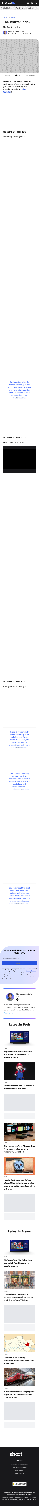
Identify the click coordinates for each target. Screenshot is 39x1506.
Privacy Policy (19, 1470)
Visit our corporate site (25, 1494)
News (32, 34)
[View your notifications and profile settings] (28, 3)
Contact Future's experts (19, 1464)
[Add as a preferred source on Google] (19, 1484)
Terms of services (28, 969)
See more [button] (19, 398)
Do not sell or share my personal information (19, 1477)
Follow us (20, 75)
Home (5, 17)
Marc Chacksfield (17, 32)
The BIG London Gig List (24, 8)
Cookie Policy (19, 1473)
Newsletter (31, 75)
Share (8, 75)
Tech (13, 17)
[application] (19, 458)
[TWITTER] (18, 999)
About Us (19, 1461)
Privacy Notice (31, 971)
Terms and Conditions (19, 1467)
